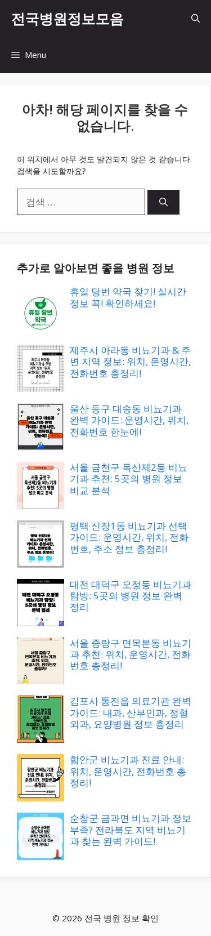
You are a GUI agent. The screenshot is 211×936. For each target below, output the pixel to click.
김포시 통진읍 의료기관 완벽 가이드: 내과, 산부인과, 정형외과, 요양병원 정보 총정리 (130, 712)
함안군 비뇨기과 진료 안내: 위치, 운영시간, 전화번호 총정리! (128, 771)
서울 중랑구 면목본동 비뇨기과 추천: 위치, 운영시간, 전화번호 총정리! (130, 654)
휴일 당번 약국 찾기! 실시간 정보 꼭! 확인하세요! (128, 297)
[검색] (163, 202)
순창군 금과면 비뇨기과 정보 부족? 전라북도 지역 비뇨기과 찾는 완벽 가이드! (130, 830)
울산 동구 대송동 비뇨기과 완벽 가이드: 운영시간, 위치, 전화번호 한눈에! (129, 420)
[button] (195, 18)
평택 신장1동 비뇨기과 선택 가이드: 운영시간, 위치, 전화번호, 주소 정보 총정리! (129, 537)
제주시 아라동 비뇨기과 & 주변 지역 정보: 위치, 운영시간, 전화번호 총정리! (130, 362)
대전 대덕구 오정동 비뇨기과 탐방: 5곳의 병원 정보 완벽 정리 (130, 596)
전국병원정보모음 (67, 18)
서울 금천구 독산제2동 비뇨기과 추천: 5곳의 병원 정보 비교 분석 (128, 479)
